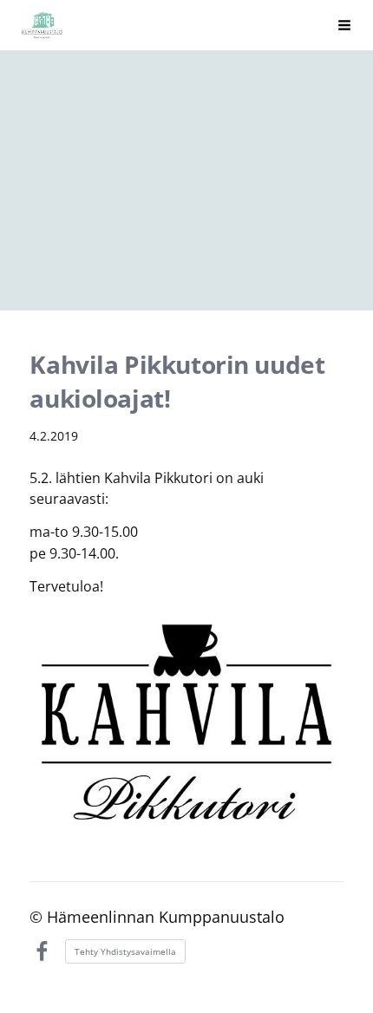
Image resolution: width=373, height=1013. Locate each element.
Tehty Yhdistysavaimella (125, 951)
